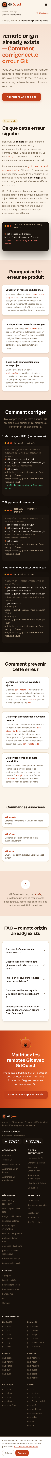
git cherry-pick (35, 1342)
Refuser (8, 1453)
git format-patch (36, 1401)
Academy (6, 1155)
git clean (32, 1370)
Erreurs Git (15, 20)
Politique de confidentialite (26, 1446)
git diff (6, 1346)
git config (33, 1393)
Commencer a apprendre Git (25, 1094)
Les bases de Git (35, 1158)
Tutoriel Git (7, 1159)
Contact (6, 1303)
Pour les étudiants (10, 1289)
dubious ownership (11, 1258)
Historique (7, 1385)
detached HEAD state (12, 1246)
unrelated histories (10, 1221)
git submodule (34, 1413)
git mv (30, 1421)
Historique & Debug (37, 1183)
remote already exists (12, 1233)
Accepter (22, 1453)
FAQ (4, 1298)
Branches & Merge (36, 1162)
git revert (33, 1366)
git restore (33, 1358)
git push (6, 1374)
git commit (8, 1334)
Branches (32, 1322)
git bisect (8, 1401)
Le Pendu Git (34, 1200)
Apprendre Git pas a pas (21, 96)
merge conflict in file (11, 1216)
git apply (32, 1405)
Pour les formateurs (11, 1285)
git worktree (34, 1409)
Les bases (7, 1322)
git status (8, 1338)
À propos (6, 1275)
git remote (8, 1362)
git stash (32, 1374)
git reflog (33, 1378)
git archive (33, 1397)
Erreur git (13, 12)
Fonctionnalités (9, 1280)
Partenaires (7, 1294)
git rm (30, 1425)
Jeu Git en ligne (35, 1222)
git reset (32, 1362)
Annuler (31, 1353)
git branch (33, 1326)
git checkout (34, 1346)
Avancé (31, 1385)
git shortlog (9, 1405)
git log (6, 1342)
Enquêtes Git (34, 1217)
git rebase (33, 1338)
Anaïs (38, 894)
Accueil (5, 12)
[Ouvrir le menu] (46, 4)
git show (6, 1389)
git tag (31, 1389)
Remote (6, 1353)
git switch (33, 1330)
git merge (32, 1334)
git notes (32, 1417)
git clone (7, 1358)
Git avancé (33, 1188)
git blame (7, 1393)
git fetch (7, 1366)
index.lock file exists (11, 1263)
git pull (6, 1370)
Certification (33, 1213)
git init (6, 1326)
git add (6, 1330)
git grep (6, 1397)
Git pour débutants (11, 1164)
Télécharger (44, 13)
